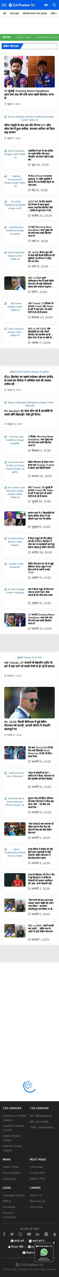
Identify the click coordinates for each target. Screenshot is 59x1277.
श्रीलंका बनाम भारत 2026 (35, 13)
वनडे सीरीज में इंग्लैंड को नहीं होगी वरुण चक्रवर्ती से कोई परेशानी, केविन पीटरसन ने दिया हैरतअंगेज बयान (40, 854)
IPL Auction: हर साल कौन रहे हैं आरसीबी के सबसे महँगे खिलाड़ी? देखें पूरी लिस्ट (28, 412)
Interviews (9, 1178)
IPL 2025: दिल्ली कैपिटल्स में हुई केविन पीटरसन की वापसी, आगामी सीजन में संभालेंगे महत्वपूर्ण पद (27, 725)
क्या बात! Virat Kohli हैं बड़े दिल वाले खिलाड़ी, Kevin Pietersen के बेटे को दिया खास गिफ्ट (40, 752)
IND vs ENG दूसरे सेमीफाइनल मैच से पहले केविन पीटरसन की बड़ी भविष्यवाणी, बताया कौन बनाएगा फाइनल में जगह (41, 282)
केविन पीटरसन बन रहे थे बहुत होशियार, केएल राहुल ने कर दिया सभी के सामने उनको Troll (41, 568)
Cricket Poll (37, 1173)
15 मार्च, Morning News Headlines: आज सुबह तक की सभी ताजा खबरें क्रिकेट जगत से (40, 231)
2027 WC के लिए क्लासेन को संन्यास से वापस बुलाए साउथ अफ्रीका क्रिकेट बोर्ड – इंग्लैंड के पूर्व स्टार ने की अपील (40, 206)
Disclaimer (9, 1207)
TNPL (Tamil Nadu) (41, 1127)
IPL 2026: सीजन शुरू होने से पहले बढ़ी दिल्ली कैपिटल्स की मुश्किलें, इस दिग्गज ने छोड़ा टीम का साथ (41, 257)
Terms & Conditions (9, 1215)
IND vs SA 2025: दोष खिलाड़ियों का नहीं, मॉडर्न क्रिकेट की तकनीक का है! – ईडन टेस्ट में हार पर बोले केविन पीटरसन (41, 333)
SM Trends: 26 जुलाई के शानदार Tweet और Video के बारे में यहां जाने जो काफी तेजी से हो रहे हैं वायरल (40, 492)
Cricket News (24, 37)
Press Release (11, 1173)
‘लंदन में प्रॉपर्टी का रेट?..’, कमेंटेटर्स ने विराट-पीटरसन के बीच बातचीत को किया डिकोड (41, 775)
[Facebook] (4, 1234)
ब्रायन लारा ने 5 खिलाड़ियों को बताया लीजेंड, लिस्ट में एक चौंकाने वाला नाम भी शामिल (41, 515)
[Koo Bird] (54, 1234)
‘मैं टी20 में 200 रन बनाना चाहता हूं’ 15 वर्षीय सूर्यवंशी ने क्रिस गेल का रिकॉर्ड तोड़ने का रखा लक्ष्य (41, 180)
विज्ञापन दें (31, 1253)
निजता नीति (16, 1247)
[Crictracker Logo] (22, 5)
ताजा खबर (14, 13)
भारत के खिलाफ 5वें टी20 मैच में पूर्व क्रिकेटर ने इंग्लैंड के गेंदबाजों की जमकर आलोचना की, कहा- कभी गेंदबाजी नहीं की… (41, 879)
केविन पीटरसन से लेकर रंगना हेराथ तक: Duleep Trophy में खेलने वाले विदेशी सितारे (41, 465)
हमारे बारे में (38, 1241)
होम (4, 13)
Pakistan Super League (12, 1148)
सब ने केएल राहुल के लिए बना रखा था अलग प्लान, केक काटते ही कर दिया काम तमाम (40, 592)
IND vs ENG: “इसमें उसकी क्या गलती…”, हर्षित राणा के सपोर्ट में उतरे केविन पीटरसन (41, 928)
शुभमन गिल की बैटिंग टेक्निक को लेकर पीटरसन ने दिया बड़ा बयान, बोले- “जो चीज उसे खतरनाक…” (41, 803)
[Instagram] (20, 1234)
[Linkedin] (37, 1234)
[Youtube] (29, 1234)
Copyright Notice (14, 1195)
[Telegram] (46, 1234)
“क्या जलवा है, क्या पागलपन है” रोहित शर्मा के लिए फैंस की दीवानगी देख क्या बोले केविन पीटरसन (41, 828)
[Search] (54, 5)
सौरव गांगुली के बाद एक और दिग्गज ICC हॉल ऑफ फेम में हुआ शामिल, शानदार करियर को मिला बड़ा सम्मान (29, 128)
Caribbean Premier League (15, 1118)
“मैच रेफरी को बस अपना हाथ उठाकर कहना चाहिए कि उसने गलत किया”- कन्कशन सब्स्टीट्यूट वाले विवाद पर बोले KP (41, 904)
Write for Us (37, 1201)
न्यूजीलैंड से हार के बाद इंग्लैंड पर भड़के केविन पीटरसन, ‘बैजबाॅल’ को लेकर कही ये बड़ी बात (40, 155)
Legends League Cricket (13, 1128)
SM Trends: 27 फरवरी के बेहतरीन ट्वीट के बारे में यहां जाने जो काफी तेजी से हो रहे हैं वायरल (29, 664)
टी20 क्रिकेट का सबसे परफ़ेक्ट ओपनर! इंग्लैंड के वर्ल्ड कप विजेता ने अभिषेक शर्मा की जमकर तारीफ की (28, 380)
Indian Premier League (12, 1138)
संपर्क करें (18, 1241)
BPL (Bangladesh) (41, 1115)
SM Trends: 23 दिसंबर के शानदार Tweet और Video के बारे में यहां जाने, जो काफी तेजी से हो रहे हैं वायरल (40, 308)
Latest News (11, 1167)
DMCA (7, 1201)
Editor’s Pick (37, 1178)
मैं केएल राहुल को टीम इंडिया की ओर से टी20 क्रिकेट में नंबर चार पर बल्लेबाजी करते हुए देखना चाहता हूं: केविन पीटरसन (41, 543)
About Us (36, 1195)
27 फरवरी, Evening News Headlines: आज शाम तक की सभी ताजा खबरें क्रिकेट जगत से (41, 619)
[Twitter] (12, 1234)
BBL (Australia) (39, 1121)
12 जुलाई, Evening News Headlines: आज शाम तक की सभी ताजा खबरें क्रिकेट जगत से (29, 94)
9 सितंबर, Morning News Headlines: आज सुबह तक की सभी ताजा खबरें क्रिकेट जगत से (40, 441)
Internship (36, 1207)
